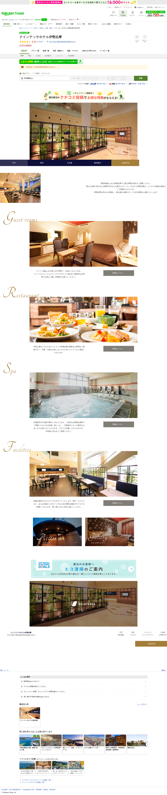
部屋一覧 (46, 51)
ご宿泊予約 (151, 644)
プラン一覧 (35, 51)
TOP (120, 632)
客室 (29, 56)
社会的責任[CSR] (28, 789)
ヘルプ (109, 7)
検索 (140, 78)
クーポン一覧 (104, 51)
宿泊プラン (26, 73)
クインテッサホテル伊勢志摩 (40, 37)
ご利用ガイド (117, 7)
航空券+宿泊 (101, 84)
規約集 (45, 789)
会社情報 (4, 789)
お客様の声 (162, 635)
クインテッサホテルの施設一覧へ (34, 782)
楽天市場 (149, 7)
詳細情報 (71, 56)
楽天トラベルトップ (25, 28)
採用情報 (39, 789)
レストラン (60, 56)
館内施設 (121, 635)
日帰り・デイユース (42, 73)
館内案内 (48, 56)
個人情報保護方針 (15, 789)
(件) (40, 41)
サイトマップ (128, 7)
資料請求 (52, 789)
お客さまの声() (89, 51)
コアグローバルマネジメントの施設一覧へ (37, 780)
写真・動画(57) (58, 51)
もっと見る (141, 704)
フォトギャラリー (148, 635)
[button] (38, 708)
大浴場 (38, 56)
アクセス (133, 635)
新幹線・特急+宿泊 (138, 84)
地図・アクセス (72, 51)
